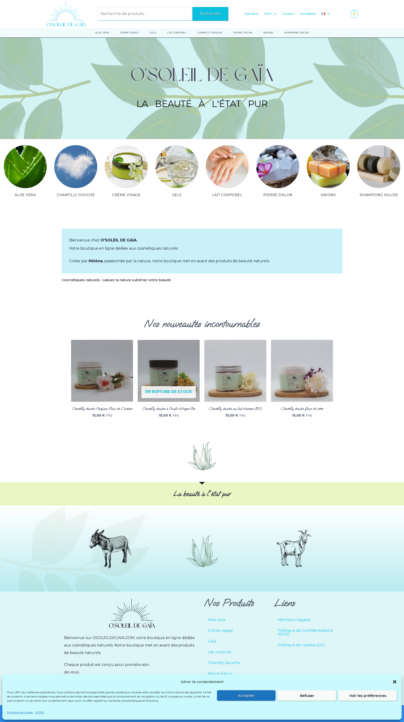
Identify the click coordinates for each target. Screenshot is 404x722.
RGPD (39, 712)
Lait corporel (227, 195)
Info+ (268, 13)
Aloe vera (25, 195)
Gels (177, 195)
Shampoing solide (379, 195)
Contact (288, 13)
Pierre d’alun (220, 673)
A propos (252, 13)
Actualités (308, 13)
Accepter (246, 695)
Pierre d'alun (277, 195)
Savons (328, 195)
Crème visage (126, 195)
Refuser (307, 695)
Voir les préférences (367, 695)
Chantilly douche (76, 195)
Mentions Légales (294, 620)
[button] (394, 681)
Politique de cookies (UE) (301, 645)
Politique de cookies (20, 712)
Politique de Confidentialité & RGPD (305, 632)
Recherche (210, 13)
